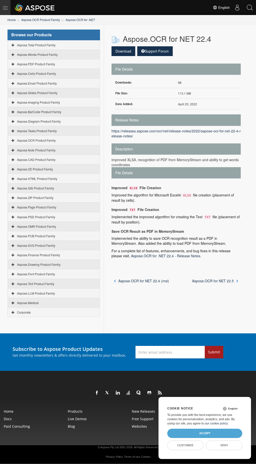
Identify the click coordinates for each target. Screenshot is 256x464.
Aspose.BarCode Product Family (39, 112)
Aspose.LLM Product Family (36, 293)
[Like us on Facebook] (97, 393)
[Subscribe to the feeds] (160, 393)
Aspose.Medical (28, 303)
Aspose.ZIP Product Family (35, 197)
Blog (71, 426)
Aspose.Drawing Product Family (38, 264)
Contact (145, 456)
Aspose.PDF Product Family (36, 64)
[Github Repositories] (149, 393)
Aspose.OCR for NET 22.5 (213, 280)
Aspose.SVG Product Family (36, 245)
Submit (214, 352)
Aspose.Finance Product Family (38, 255)
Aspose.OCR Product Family (40, 20)
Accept (204, 433)
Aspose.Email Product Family (37, 83)
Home (12, 20)
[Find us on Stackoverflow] (128, 393)
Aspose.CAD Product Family (36, 159)
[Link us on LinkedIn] (118, 393)
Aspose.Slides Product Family (37, 93)
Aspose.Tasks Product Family (37, 131)
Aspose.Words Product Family (37, 54)
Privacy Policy (114, 456)
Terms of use (132, 456)
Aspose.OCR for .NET (80, 20)
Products (75, 411)
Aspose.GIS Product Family (35, 188)
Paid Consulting (17, 426)
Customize (185, 445)
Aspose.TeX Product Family (35, 284)
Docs (8, 418)
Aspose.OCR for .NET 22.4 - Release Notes (165, 255)
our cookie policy (216, 423)
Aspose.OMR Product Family (36, 226)
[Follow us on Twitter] (107, 393)
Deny (224, 445)
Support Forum (157, 51)
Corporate (24, 312)
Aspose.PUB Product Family (36, 236)
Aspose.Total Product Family (36, 45)
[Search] (250, 7)
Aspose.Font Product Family (36, 274)
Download (123, 51)
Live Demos (77, 418)
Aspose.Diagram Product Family (39, 121)
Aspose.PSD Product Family (36, 217)
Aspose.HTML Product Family (37, 178)
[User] (237, 7)
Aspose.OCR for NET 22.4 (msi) (143, 280)
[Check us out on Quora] (139, 393)
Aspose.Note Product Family (36, 150)
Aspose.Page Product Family (36, 207)
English (223, 8)
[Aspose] (35, 7)
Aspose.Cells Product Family (36, 73)
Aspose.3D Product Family (35, 169)
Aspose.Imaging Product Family (38, 102)
